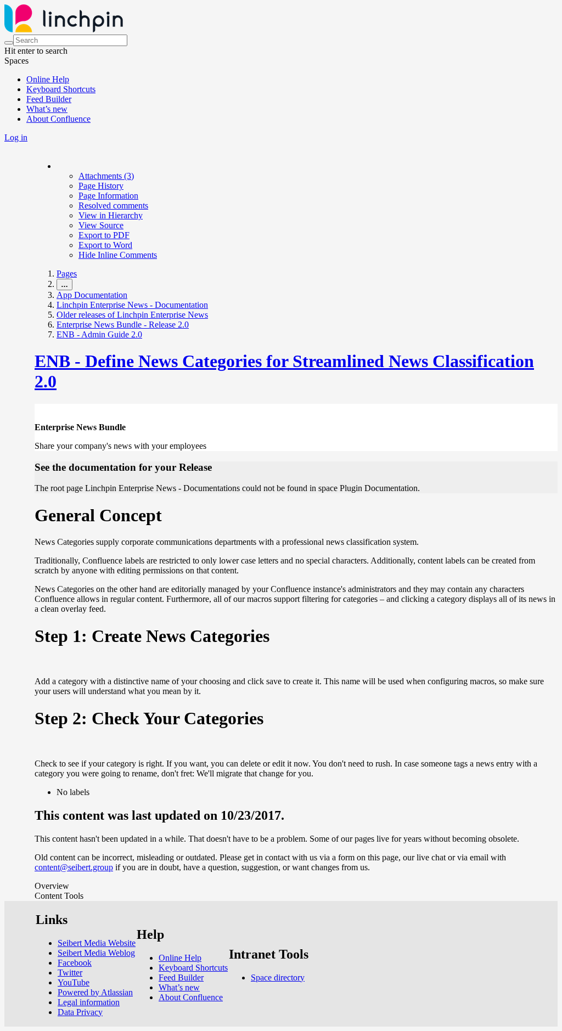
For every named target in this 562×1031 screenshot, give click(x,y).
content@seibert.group (74, 867)
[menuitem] (106, 176)
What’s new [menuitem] (47, 109)
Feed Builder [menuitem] (48, 99)
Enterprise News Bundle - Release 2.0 (123, 324)
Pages (67, 273)
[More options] (57, 166)
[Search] (8, 42)
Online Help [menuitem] (47, 79)
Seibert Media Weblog (96, 952)
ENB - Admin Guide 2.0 (99, 334)
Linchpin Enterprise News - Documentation (132, 304)
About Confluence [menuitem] (58, 118)
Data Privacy (80, 1012)
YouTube (73, 982)
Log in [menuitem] (15, 137)
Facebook (75, 962)
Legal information (89, 1002)
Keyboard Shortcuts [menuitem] (60, 89)
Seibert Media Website (97, 943)
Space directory (278, 977)
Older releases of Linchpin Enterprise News (132, 314)
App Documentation (92, 295)
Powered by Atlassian (95, 992)
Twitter (70, 972)
